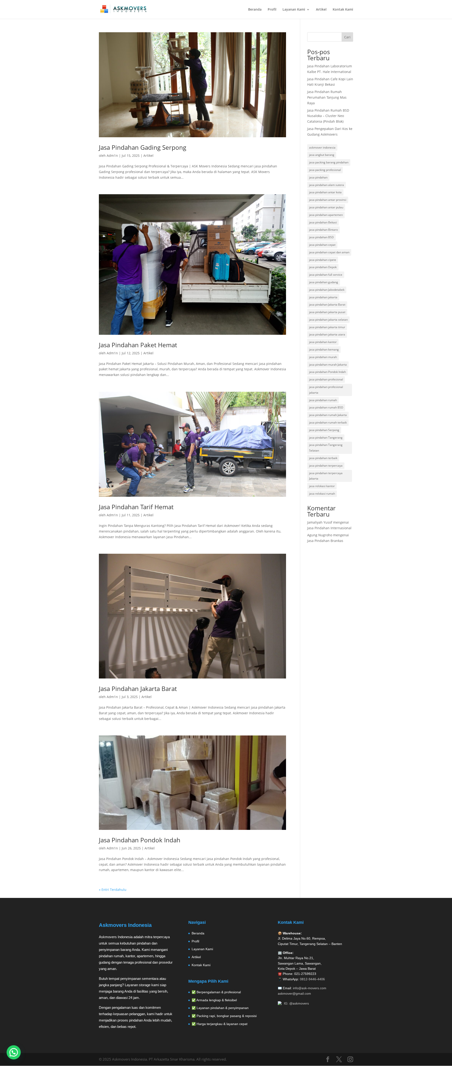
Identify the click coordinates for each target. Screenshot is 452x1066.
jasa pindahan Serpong (324, 430)
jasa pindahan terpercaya (326, 466)
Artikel (321, 10)
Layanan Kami (293, 10)
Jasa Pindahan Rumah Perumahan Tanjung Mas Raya (327, 97)
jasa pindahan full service (325, 275)
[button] (14, 1052)
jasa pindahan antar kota (325, 192)
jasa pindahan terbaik (323, 458)
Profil (272, 10)
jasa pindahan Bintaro (323, 230)
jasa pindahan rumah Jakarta (328, 415)
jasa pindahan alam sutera (326, 185)
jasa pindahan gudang (323, 282)
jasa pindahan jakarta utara (327, 334)
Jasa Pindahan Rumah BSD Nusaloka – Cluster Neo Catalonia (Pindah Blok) (328, 116)
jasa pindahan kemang (324, 349)
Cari (347, 37)
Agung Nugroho (319, 535)
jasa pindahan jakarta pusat (327, 312)
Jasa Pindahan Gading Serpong (142, 147)
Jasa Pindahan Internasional (329, 528)
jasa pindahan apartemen (326, 215)
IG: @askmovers (296, 1003)
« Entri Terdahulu (112, 889)
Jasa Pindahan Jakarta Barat (138, 688)
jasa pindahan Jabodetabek (326, 290)
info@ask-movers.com (309, 988)
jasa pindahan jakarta (323, 297)
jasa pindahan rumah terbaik (328, 422)
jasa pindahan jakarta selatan (328, 320)
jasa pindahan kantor (323, 342)
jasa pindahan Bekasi (323, 222)
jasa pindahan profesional (326, 379)
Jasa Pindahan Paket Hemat (138, 345)
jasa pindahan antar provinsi (327, 200)
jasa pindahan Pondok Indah (327, 372)
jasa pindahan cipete (322, 260)
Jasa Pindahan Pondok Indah (139, 840)
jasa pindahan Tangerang (326, 438)
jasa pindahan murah (323, 357)
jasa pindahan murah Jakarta (328, 365)
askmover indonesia (322, 147)
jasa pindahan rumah (323, 400)
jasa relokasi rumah (322, 494)
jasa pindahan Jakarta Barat (327, 305)
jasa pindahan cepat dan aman (329, 252)
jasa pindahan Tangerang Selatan (326, 447)
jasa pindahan (318, 177)
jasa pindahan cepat (322, 245)
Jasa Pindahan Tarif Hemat (136, 507)
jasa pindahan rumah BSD (326, 407)
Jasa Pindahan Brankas (325, 540)
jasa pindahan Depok (323, 267)
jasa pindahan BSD (321, 237)
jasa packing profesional (325, 170)
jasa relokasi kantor (322, 486)
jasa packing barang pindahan (328, 162)
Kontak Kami (343, 10)
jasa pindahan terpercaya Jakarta (326, 476)
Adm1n (112, 155)
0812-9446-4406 (312, 979)
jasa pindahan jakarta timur (327, 327)
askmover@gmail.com (294, 993)
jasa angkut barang (321, 155)
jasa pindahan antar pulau (326, 207)
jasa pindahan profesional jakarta (326, 390)
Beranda (255, 10)
